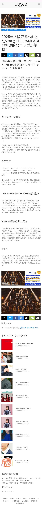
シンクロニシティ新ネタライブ (25, 343)
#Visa (23, 30)
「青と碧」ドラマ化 (21, 447)
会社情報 (25, 501)
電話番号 (32, 499)
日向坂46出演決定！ (21, 421)
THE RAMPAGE (28, 328)
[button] (3, 4)
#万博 (4, 30)
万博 (21, 328)
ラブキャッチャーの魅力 (22, 382)
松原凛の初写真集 (20, 369)
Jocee (5, 499)
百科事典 (34, 501)
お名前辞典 (16, 501)
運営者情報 (20, 503)
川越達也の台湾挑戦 (21, 356)
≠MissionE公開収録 (21, 395)
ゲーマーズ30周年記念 (22, 460)
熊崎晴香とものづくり (22, 434)
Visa (36, 328)
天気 (24, 499)
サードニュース (15, 499)
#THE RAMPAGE (13, 30)
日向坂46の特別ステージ (23, 408)
